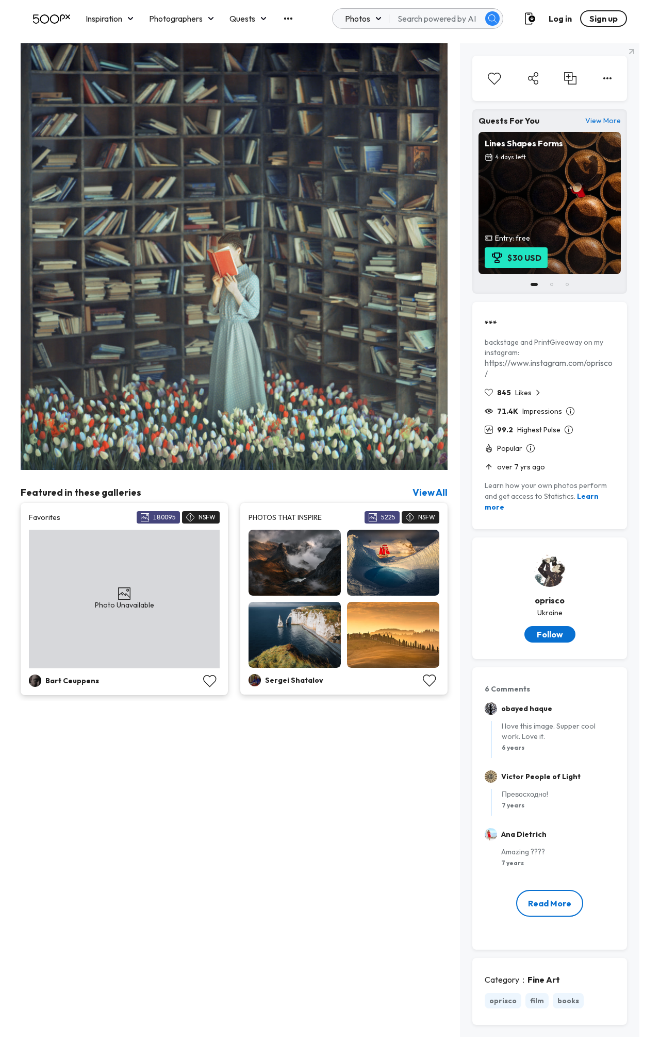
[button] (492, 18)
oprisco (550, 600)
